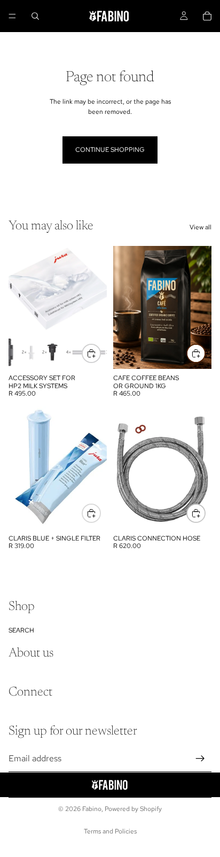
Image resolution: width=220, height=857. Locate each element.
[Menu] (12, 16)
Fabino (91, 809)
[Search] (35, 16)
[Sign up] (200, 758)
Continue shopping (110, 149)
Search (21, 630)
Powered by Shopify (133, 809)
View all (200, 227)
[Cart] (207, 16)
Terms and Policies (110, 831)
